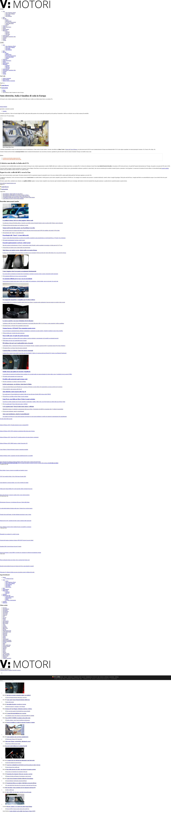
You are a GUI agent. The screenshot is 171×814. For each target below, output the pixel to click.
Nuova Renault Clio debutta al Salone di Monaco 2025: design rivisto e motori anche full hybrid (20, 461)
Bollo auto (5, 634)
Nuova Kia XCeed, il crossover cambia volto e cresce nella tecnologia (14, 494)
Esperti (4, 39)
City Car (4, 617)
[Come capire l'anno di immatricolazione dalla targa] (87, 697)
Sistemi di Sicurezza (7, 640)
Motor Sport (5, 590)
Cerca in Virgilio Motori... (5, 668)
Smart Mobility (6, 29)
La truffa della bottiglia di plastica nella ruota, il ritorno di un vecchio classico (16, 508)
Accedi (2, 9)
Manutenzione (8, 21)
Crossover (5, 615)
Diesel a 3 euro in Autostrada (9, 80)
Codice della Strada (9, 23)
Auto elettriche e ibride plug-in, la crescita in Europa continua (16, 195)
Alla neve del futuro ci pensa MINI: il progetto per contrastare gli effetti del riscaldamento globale (20, 552)
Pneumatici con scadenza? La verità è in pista (9, 534)
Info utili (4, 18)
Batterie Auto (5, 655)
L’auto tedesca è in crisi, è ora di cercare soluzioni (13, 198)
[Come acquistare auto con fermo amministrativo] (87, 729)
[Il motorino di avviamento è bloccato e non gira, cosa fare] (87, 771)
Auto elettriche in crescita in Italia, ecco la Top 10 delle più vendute (14, 482)
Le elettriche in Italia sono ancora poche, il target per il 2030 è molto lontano (19, 197)
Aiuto (81, 678)
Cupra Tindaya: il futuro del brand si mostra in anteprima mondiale (14, 449)
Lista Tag (5, 607)
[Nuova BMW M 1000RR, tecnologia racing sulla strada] (87, 715)
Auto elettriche (3, 183)
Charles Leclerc (6, 653)
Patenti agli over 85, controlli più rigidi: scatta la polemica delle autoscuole (15, 520)
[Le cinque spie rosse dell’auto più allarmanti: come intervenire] (87, 753)
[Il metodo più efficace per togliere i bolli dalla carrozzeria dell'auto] (87, 780)
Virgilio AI (5, 25)
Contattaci (10, 670)
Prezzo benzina (6, 79)
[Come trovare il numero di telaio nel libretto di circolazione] (87, 776)
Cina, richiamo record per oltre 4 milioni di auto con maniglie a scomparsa (15, 526)
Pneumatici (5, 633)
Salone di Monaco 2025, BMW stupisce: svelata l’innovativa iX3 (13, 443)
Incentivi (4, 642)
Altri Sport (7, 34)
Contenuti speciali (4, 670)
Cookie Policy (68, 678)
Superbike (5, 627)
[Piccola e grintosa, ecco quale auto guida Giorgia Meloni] (87, 799)
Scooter (4, 625)
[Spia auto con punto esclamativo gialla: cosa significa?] (87, 688)
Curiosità (4, 37)
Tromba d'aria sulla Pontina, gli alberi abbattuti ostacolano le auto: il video (15, 514)
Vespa (4, 624)
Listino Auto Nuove (7, 27)
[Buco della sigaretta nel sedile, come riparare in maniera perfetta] (87, 767)
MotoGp (4, 648)
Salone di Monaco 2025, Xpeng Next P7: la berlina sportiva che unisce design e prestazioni (19, 437)
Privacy (64, 678)
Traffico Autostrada (7, 78)
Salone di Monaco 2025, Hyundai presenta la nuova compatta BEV (14, 424)
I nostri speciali (6, 35)
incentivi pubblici (165, 168)
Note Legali (60, 678)
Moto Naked (5, 623)
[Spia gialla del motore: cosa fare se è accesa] (87, 702)
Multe (4, 643)
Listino (6, 581)
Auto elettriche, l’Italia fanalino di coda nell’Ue (13, 193)
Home (4, 90)
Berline (4, 618)
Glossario (5, 594)
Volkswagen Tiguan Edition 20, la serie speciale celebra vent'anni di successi (16, 488)
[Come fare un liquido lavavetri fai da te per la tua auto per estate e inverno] (87, 762)
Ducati (4, 651)
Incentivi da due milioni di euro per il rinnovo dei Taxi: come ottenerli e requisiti (17, 566)
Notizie (4, 28)
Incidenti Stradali (6, 646)
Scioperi (7, 24)
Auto (4, 11)
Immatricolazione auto (11, 183)
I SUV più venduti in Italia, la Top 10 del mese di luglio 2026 (13, 476)
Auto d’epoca (8, 587)
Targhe (4, 636)
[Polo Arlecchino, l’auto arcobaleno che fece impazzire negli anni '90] (87, 785)
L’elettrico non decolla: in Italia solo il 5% (11, 158)
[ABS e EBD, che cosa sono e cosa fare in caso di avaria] (87, 790)
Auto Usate (5, 613)
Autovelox (5, 635)
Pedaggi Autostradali (7, 641)
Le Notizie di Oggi (9, 578)
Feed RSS (14, 670)
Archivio (19, 670)
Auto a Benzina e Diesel (10, 12)
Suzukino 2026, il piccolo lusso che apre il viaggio (10, 546)
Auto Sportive (6, 621)
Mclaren (4, 652)
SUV (4, 616)
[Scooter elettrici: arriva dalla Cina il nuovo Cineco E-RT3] (87, 808)
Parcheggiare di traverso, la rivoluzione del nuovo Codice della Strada (14, 502)
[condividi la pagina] (1, 118)
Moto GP (7, 33)
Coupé (4, 619)
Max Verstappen (6, 654)
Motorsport (5, 30)
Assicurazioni (5, 639)
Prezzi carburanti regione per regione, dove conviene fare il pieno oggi (15, 559)
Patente (6, 19)
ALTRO (2, 42)
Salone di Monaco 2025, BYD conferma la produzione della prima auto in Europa (17, 431)
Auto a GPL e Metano (10, 13)
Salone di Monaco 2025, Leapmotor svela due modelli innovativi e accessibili (16, 455)
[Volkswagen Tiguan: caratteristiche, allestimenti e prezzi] (87, 739)
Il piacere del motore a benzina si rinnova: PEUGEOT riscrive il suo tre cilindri (16, 540)
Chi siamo (56, 678)
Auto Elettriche (8, 16)
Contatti (4, 40)
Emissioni (5, 657)
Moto (4, 17)
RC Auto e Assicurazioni (10, 22)
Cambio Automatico (7, 658)
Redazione (5, 602)
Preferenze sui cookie (75, 678)
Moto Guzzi (5, 628)
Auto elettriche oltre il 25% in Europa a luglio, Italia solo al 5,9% (16, 196)
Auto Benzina (6, 611)
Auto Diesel (5, 612)
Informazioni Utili (6, 595)
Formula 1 (7, 31)
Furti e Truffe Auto (7, 645)
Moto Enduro (5, 622)
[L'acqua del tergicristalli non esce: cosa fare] (87, 711)
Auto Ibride (7, 15)
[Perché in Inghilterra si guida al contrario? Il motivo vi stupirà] (87, 720)
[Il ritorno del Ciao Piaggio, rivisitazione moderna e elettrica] (87, 706)
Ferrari (4, 649)
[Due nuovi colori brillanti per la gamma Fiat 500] (87, 743)
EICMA (4, 629)
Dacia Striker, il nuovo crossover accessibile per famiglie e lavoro (13, 470)
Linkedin (4, 111)
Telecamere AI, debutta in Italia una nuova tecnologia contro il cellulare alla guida (17, 572)
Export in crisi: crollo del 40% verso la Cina (12, 159)
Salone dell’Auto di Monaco (71, 149)
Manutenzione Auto (7, 630)
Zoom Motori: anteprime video (9, 36)
